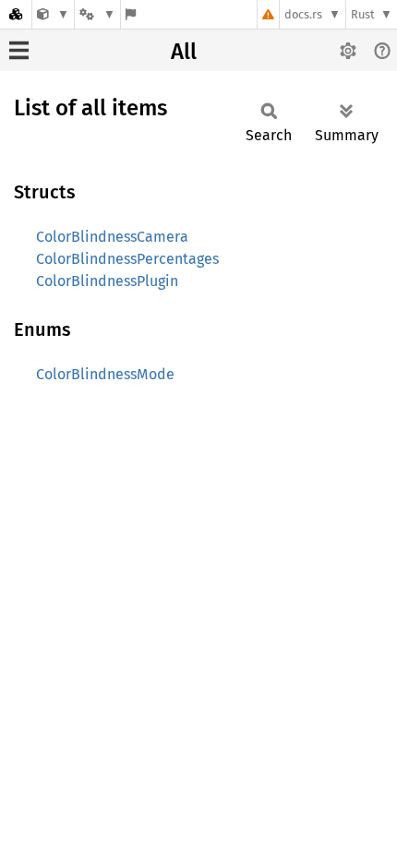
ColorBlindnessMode (105, 374)
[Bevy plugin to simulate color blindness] (53, 14)
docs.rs (303, 14)
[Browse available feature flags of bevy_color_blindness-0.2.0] (130, 14)
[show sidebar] (19, 50)
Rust (363, 14)
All (184, 52)
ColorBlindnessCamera (112, 236)
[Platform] (97, 14)
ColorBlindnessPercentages (127, 259)
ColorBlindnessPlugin (107, 281)
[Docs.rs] (15, 14)
